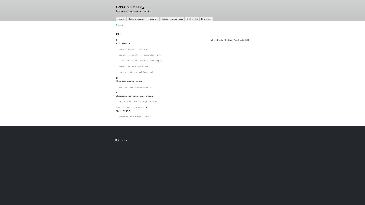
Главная (121, 18)
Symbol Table (192, 18)
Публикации (206, 18)
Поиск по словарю (136, 18)
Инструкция (153, 18)
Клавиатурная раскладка (172, 18)
